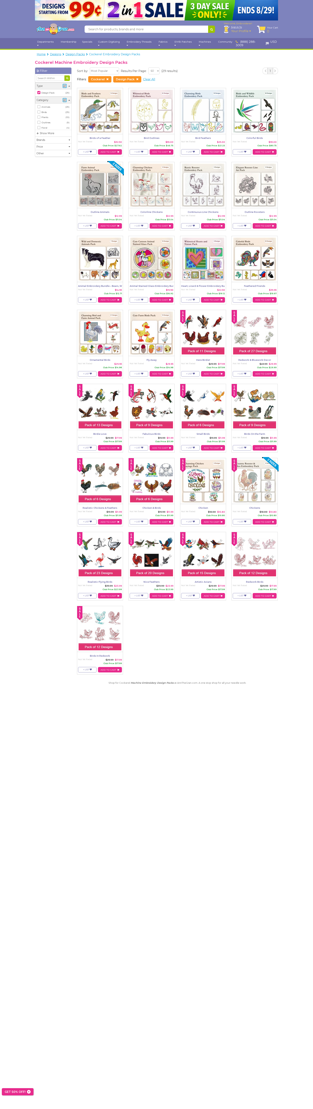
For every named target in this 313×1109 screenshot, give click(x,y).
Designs (55, 54)
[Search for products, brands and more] (211, 29)
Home (41, 54)
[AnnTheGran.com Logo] (55, 29)
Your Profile (240, 31)
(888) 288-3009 (246, 43)
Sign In (236, 27)
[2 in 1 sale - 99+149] (156, 10)
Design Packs (75, 54)
